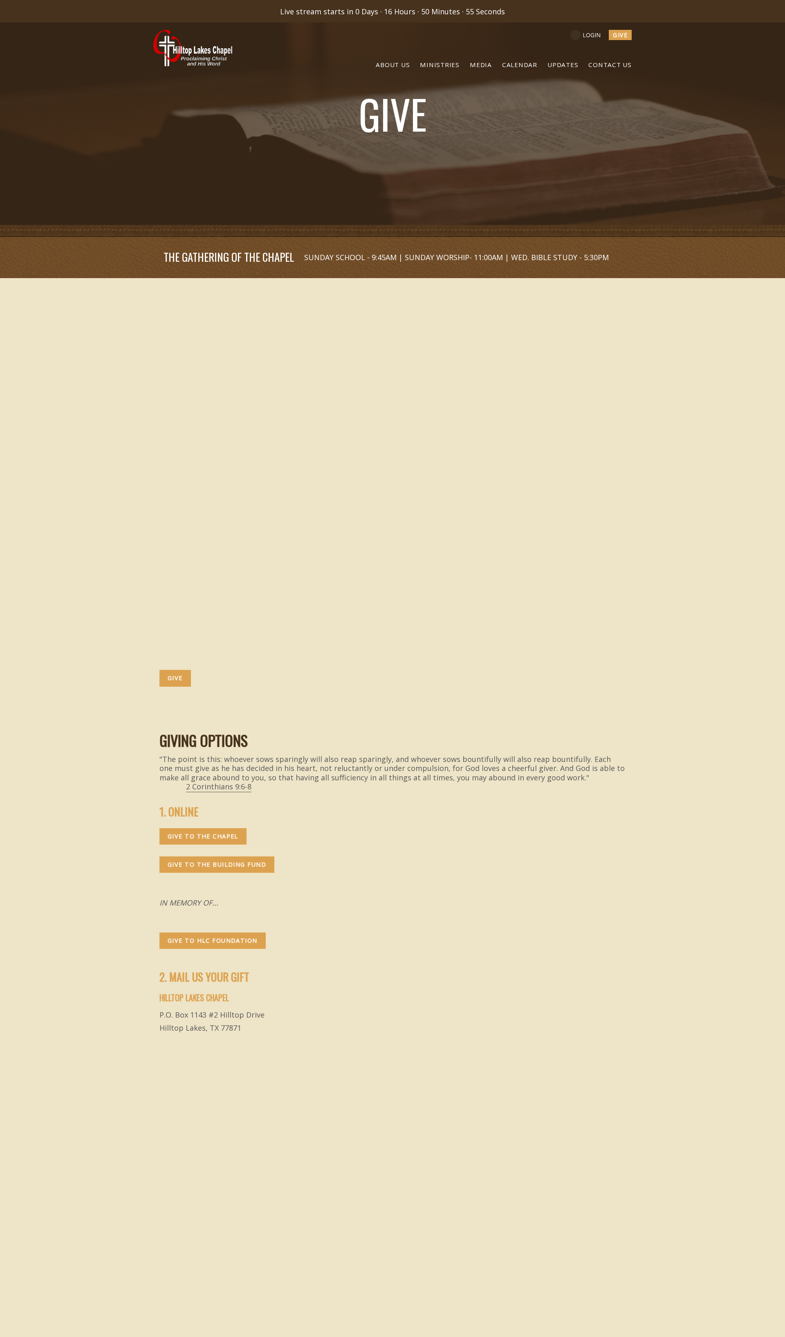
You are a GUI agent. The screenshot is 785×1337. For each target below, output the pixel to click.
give (620, 35)
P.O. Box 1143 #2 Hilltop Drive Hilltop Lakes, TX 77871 (392, 853)
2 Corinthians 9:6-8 (218, 786)
